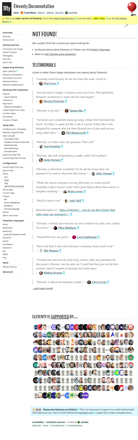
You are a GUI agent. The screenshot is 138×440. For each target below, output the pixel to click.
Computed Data (10, 151)
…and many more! (42, 288)
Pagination (8, 103)
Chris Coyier (99, 282)
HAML (5, 254)
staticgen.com (86, 412)
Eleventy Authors (10, 81)
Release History (10, 266)
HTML (5, 224)
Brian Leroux (75, 191)
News (5, 262)
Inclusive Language (11, 209)
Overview (8, 32)
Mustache (7, 247)
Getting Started (11, 45)
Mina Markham (67, 227)
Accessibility (38, 422)
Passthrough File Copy (13, 167)
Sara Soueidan (52, 146)
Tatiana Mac (76, 110)
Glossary (7, 36)
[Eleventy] (6, 9)
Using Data (8, 125)
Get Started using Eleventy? (60, 54)
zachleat (84, 422)
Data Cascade (9, 135)
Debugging (8, 55)
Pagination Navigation (13, 107)
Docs (16, 12)
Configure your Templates (14, 129)
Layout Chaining (10, 97)
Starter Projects (10, 52)
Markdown (8, 228)
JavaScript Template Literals (15, 234)
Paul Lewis (50, 83)
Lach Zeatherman (87, 237)
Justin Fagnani (52, 160)
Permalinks (8, 116)
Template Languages (13, 220)
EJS (4, 251)
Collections (8, 100)
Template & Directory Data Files (16, 142)
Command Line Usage (13, 49)
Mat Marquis (51, 250)
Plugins (6, 196)
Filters (5, 174)
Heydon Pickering (54, 101)
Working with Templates (15, 89)
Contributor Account (12, 78)
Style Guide (36, 425)
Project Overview (100, 49)
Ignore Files (8, 170)
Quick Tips (7, 62)
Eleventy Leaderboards (13, 84)
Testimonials (8, 40)
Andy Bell (75, 200)
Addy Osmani (104, 173)
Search (41, 12)
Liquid (5, 241)
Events (6, 212)
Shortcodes (8, 189)
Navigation (8, 205)
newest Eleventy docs (64, 18)
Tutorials (7, 59)
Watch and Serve (10, 215)
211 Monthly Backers (74, 425)
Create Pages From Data (14, 110)
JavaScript (7, 231)
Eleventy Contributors (13, 74)
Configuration (10, 163)
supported (60, 317)
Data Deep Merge (11, 148)
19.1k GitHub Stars (57, 425)
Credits (45, 425)
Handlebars (8, 244)
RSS (5, 199)
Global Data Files (10, 145)
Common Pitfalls (10, 120)
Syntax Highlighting (12, 202)
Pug (4, 257)
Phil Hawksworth (76, 132)
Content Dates (9, 113)
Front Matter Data (11, 139)
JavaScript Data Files (12, 154)
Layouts (6, 93)
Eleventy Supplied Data (13, 132)
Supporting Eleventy (13, 67)
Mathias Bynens (53, 272)
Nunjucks (7, 237)
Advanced (8, 271)
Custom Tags (8, 193)
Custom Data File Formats (14, 158)
